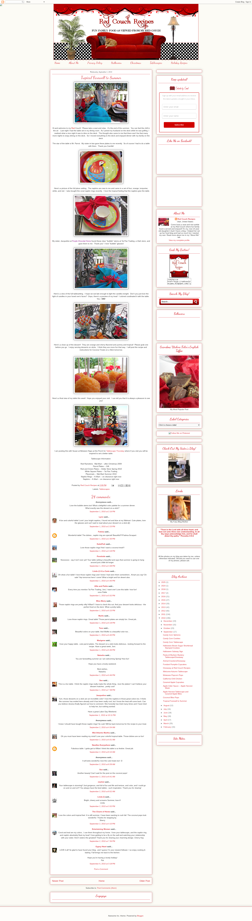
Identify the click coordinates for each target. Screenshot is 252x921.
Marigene (101, 640)
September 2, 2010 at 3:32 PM (102, 806)
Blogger (140, 916)
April (166, 720)
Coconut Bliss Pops (171, 697)
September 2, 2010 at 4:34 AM (102, 727)
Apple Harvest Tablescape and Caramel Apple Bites (175, 693)
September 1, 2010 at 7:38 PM (102, 690)
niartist (101, 782)
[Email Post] (112, 485)
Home (57, 63)
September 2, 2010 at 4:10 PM (102, 824)
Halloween (116, 63)
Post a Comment (101, 869)
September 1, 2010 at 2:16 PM (102, 511)
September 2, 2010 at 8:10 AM (102, 752)
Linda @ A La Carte (101, 571)
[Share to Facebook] (126, 485)
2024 (163, 586)
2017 (163, 593)
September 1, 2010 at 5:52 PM (102, 596)
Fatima (101, 532)
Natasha (101, 655)
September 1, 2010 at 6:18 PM (102, 623)
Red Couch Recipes (186, 219)
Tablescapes (156, 63)
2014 (163, 604)
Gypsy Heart (101, 846)
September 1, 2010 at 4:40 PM (102, 581)
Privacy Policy (94, 63)
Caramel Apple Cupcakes (173, 682)
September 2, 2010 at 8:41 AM (102, 777)
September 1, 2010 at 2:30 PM (102, 539)
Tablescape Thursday (115, 451)
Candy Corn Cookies (171, 638)
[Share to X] (124, 485)
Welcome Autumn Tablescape (175, 671)
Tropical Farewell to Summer (175, 701)
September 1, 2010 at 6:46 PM (102, 650)
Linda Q (101, 797)
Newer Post (58, 881)
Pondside (101, 556)
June (166, 713)
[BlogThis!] (121, 485)
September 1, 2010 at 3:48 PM (102, 566)
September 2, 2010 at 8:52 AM (102, 791)
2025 (163, 582)
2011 (163, 614)
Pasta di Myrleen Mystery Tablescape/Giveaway (173, 656)
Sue (101, 680)
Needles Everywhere (101, 745)
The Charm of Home (101, 812)
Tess (101, 628)
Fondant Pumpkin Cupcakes (175, 664)
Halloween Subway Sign (173, 651)
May (166, 716)
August (167, 705)
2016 (163, 596)
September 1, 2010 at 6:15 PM (102, 610)
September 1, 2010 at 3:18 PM (102, 551)
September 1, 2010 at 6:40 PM (102, 635)
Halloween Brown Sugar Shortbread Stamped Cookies (178, 647)
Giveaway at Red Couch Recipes (176, 668)
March (166, 723)
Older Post (145, 881)
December (168, 621)
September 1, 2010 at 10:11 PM (102, 715)
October (167, 628)
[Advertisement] (179, 191)
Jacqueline (101, 695)
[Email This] (119, 485)
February (168, 727)
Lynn (101, 517)
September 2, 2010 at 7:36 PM (102, 841)
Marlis (101, 616)
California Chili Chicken (172, 679)
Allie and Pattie (101, 586)
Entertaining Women (101, 829)
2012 (163, 611)
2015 (163, 600)
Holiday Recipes (179, 63)
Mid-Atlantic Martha (101, 733)
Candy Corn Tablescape (173, 642)
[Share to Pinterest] (129, 485)
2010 (163, 618)
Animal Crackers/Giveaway (174, 661)
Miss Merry (101, 601)
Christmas (135, 63)
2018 (163, 589)
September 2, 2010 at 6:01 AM (102, 740)
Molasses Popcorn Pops (173, 675)
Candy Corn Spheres (171, 635)
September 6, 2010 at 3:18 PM (102, 864)
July (165, 709)
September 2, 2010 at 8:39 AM (102, 764)
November (168, 625)
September (168, 632)
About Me (74, 63)
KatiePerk (101, 544)
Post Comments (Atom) (107, 888)
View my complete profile (179, 240)
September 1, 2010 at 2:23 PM (102, 526)
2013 (163, 607)
